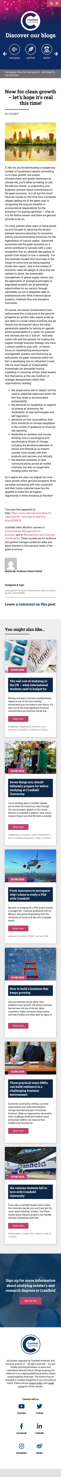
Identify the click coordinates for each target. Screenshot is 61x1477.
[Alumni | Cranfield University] (46, 49)
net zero (39, 936)
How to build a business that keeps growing (29, 991)
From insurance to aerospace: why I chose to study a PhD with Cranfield (30, 894)
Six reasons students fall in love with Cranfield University (28, 1192)
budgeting (12, 726)
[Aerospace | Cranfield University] (14, 49)
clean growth (11, 590)
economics (34, 730)
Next (56, 53)
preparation (28, 838)
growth (8, 593)
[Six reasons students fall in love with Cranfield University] (30, 1163)
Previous (4, 53)
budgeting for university (29, 726)
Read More (18, 719)
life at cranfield (15, 838)
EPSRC (31, 936)
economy (22, 590)
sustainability (19, 593)
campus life (27, 1233)
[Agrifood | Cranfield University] (30, 49)
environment (34, 590)
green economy (48, 590)
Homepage (10, 72)
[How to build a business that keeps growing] (30, 964)
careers (38, 1233)
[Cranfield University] (30, 11)
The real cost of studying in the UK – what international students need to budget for (29, 685)
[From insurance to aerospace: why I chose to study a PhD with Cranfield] (30, 866)
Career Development (40, 835)
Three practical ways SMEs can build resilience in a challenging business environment (29, 1088)
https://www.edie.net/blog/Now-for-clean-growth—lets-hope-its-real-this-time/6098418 (28, 517)
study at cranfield (43, 838)
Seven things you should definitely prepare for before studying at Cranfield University (29, 788)
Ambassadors (14, 1233)
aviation (23, 936)
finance (44, 730)
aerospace (13, 936)
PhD (46, 936)
